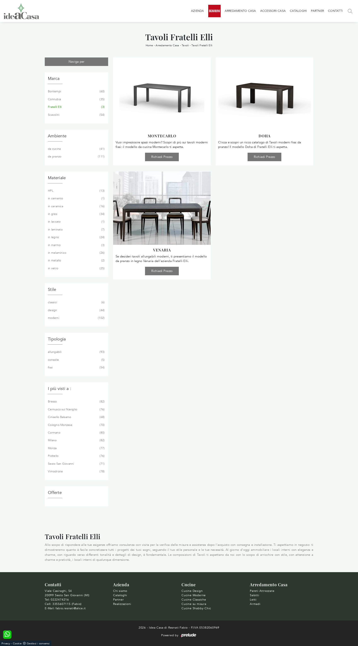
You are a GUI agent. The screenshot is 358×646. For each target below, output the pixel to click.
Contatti (335, 11)
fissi (76, 367)
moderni (76, 318)
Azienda (197, 11)
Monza (76, 448)
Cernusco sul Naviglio (76, 409)
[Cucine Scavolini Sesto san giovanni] (214, 11)
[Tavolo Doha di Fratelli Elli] (264, 94)
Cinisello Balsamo (76, 417)
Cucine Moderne (193, 595)
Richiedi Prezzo (162, 157)
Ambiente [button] (57, 136)
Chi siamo (120, 591)
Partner (317, 11)
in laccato (76, 222)
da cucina (76, 149)
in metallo (76, 260)
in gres (76, 214)
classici (76, 302)
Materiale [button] (57, 178)
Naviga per (77, 62)
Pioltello (76, 456)
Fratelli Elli (76, 107)
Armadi (255, 604)
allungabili (76, 352)
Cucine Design (192, 591)
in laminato (76, 230)
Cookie (17, 643)
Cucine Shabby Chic (196, 608)
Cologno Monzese (76, 425)
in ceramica (76, 206)
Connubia (76, 99)
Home (149, 45)
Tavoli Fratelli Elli (201, 45)
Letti (253, 600)
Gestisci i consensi (38, 643)
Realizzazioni (122, 604)
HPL (76, 191)
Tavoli (185, 45)
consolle (76, 360)
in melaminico (76, 253)
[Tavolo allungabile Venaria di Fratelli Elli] (162, 208)
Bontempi (76, 91)
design (76, 310)
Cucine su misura (193, 604)
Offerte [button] (55, 492)
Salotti (254, 595)
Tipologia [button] (57, 339)
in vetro (76, 268)
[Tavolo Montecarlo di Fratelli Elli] (162, 94)
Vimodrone (76, 471)
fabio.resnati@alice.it (71, 608)
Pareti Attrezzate (262, 591)
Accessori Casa (273, 11)
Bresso (76, 401)
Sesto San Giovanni (76, 464)
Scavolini (76, 115)
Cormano (76, 433)
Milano (76, 440)
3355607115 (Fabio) (67, 604)
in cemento (76, 198)
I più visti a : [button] (59, 388)
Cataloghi (298, 11)
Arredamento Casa (240, 11)
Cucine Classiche (193, 600)
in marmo (76, 245)
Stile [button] (52, 289)
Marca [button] (53, 78)
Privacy (5, 643)
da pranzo (76, 156)
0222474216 (60, 600)
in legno (76, 237)
